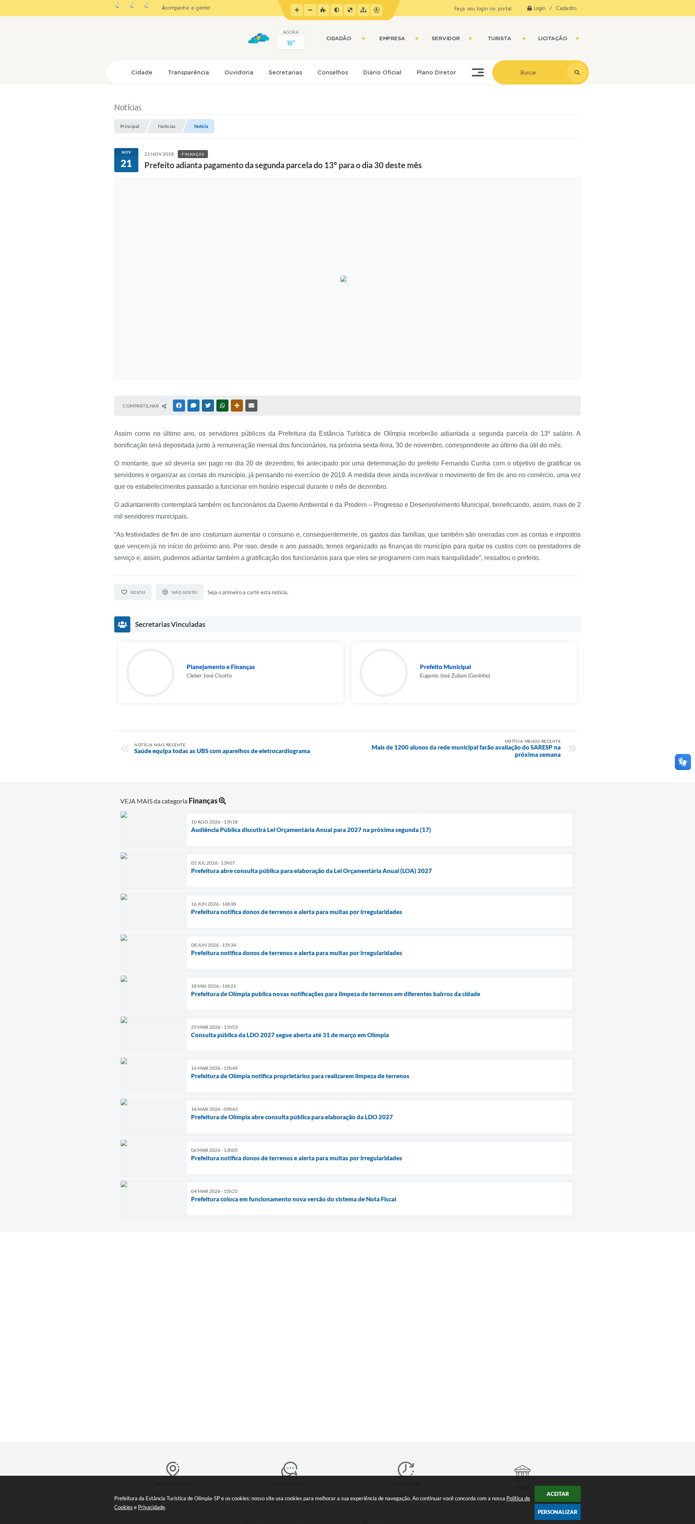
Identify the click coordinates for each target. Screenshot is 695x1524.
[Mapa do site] (363, 10)
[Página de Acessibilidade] (376, 10)
